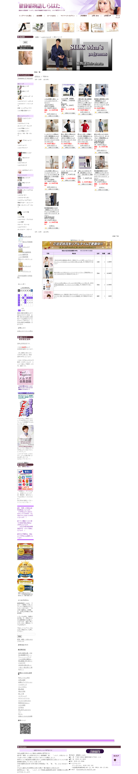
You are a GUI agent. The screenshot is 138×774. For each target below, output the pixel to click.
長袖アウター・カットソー (25, 202)
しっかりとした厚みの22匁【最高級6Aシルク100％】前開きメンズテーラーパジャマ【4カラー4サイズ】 (51, 137)
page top (116, 236)
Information (69, 747)
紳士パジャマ (26, 182)
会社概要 (39, 15)
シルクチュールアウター (25, 200)
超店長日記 (22, 649)
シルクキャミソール (23, 123)
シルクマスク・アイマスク (25, 219)
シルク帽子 (21, 222)
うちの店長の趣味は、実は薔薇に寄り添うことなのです (25, 661)
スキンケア (82, 27)
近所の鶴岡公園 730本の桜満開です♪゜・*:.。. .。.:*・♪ (25, 655)
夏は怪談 (21, 689)
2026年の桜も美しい (25, 665)
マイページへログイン (68, 15)
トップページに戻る (25, 15)
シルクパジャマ (46, 37)
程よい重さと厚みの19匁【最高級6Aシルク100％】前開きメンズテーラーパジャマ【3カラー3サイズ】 (68, 137)
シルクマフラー (22, 227)
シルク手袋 (21, 217)
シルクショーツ (22, 145)
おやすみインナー (27, 170)
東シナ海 (21, 694)
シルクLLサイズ (22, 165)
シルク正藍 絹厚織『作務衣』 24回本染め (68, 100)
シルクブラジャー (23, 148)
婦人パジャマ (26, 177)
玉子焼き (21, 707)
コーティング (22, 696)
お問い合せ (95, 15)
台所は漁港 (21, 680)
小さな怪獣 (21, 705)
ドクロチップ (22, 684)
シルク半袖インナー (23, 128)
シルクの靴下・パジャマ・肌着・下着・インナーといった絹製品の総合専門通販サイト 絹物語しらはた (69, 6)
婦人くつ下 (25, 86)
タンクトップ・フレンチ (25, 126)
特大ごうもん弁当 (24, 678)
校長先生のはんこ (24, 703)
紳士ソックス (38, 27)
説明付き (37, 76)
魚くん (20, 714)
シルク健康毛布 (23, 254)
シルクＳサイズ (22, 163)
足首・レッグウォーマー (25, 108)
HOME (37, 37)
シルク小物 (25, 212)
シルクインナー (53, 27)
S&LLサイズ (25, 158)
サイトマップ (117, 16)
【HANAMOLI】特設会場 (25, 78)
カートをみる (51, 15)
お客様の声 (107, 15)
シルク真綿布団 (23, 257)
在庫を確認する (52, 114)
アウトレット (112, 27)
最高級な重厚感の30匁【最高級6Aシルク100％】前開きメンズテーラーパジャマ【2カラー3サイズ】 (101, 102)
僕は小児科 (21, 691)
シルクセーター (22, 195)
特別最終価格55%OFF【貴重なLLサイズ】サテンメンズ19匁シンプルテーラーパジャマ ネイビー (51, 211)
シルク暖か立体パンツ (24, 110)
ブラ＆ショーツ (68, 27)
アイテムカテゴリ (25, 75)
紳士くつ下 (25, 91)
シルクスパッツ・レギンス (25, 101)
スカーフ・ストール (23, 224)
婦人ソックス (24, 27)
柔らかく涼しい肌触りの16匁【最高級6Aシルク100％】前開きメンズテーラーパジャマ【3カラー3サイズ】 (85, 137)
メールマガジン (23, 600)
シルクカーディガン (23, 197)
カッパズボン (22, 687)
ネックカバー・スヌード (25, 229)
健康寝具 (97, 27)
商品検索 (25, 37)
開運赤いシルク (26, 153)
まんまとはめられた (24, 700)
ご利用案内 (83, 15)
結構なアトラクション (25, 682)
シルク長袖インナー (23, 131)
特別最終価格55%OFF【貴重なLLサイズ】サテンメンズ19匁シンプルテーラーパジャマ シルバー (101, 174)
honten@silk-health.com (85, 769)
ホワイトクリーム (24, 698)
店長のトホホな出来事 (25, 673)
